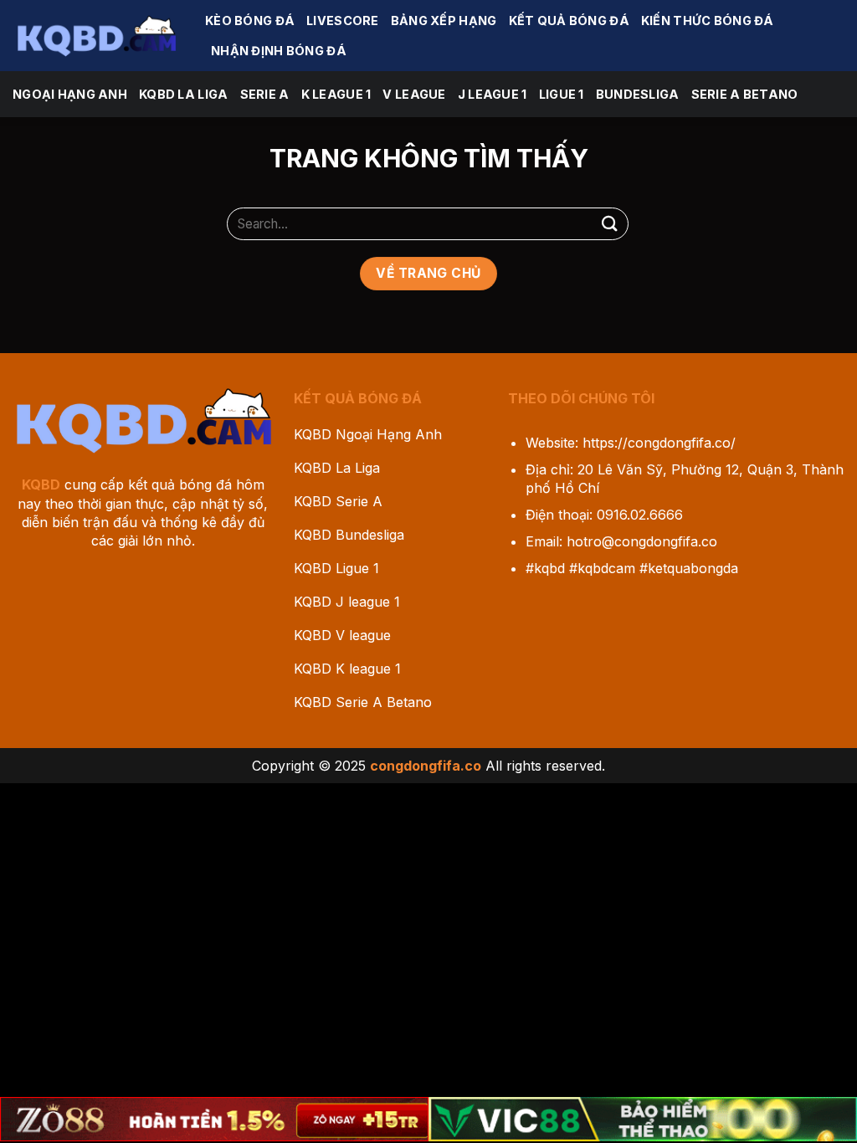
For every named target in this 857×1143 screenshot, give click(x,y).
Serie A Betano (744, 94)
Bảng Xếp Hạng (444, 20)
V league (413, 94)
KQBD (41, 484)
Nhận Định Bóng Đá (278, 51)
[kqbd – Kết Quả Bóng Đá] (96, 35)
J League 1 (492, 94)
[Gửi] (610, 224)
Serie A (265, 94)
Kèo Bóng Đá (250, 20)
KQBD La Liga (183, 94)
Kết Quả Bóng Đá (569, 20)
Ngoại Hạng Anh (70, 94)
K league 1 (336, 94)
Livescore (342, 20)
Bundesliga (638, 94)
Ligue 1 (561, 94)
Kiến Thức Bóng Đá (707, 20)
